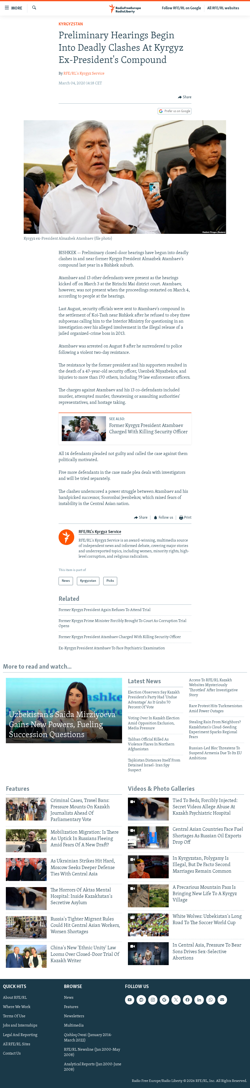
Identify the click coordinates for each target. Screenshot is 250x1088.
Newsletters (74, 1017)
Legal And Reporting (20, 1035)
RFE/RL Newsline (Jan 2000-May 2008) (92, 1052)
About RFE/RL (15, 998)
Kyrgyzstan (71, 24)
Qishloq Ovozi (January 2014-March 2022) (88, 1037)
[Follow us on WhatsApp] (210, 1000)
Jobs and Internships (20, 1026)
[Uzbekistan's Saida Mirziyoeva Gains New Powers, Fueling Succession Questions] (64, 710)
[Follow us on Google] (164, 1000)
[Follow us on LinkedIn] (199, 1000)
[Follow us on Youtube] (129, 1000)
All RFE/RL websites (223, 8)
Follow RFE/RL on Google (181, 8)
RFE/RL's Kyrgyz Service (83, 74)
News (68, 998)
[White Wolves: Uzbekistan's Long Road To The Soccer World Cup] (148, 924)
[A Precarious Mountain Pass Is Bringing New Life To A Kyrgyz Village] (148, 895)
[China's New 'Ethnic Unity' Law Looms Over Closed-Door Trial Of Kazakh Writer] (26, 956)
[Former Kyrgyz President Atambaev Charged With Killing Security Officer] (84, 428)
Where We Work (17, 1007)
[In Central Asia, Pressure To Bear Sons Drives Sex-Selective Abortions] (148, 953)
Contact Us (12, 1054)
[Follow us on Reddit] (141, 1000)
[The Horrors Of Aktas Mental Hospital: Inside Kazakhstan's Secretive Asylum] (26, 898)
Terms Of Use (14, 1017)
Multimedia (74, 1026)
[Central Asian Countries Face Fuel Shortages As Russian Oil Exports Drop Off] (148, 837)
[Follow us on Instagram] (152, 1000)
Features (71, 1007)
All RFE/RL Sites (16, 1044)
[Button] (185, 97)
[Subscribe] (222, 1000)
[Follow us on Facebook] (187, 1000)
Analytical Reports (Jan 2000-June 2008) (92, 1067)
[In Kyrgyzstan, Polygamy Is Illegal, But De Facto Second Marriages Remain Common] (148, 866)
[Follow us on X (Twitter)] (176, 1000)
